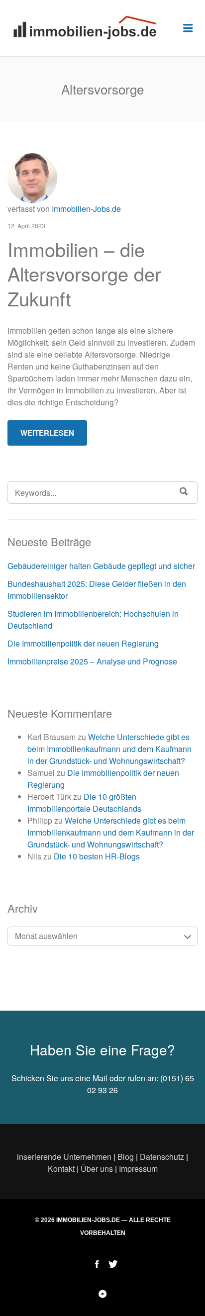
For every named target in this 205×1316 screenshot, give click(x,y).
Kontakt (61, 1168)
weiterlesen (47, 432)
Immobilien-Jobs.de (86, 208)
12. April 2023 (26, 225)
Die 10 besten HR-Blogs (97, 856)
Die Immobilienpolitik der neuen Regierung (83, 643)
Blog (125, 1156)
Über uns (97, 1168)
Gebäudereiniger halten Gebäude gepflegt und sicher (101, 565)
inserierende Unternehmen (64, 1156)
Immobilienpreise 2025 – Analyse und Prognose (92, 661)
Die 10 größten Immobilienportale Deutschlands (84, 802)
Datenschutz (162, 1156)
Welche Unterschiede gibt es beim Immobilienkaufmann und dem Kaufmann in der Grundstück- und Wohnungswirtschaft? (109, 748)
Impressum (138, 1168)
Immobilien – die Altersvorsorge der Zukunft (84, 273)
